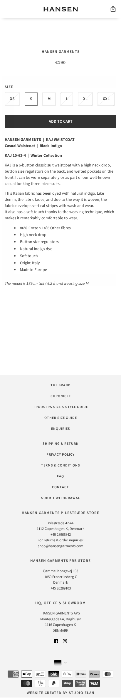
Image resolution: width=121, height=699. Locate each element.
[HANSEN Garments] (60, 9)
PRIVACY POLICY (60, 454)
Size (9, 87)
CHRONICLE (61, 396)
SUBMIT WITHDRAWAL (60, 498)
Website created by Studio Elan (61, 692)
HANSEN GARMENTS (61, 51)
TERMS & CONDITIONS (60, 465)
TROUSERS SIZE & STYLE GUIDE (60, 407)
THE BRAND (61, 385)
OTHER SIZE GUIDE (60, 417)
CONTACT (60, 487)
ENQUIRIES (60, 428)
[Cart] (113, 9)
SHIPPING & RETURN (61, 443)
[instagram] (64, 641)
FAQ (60, 476)
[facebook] (56, 641)
